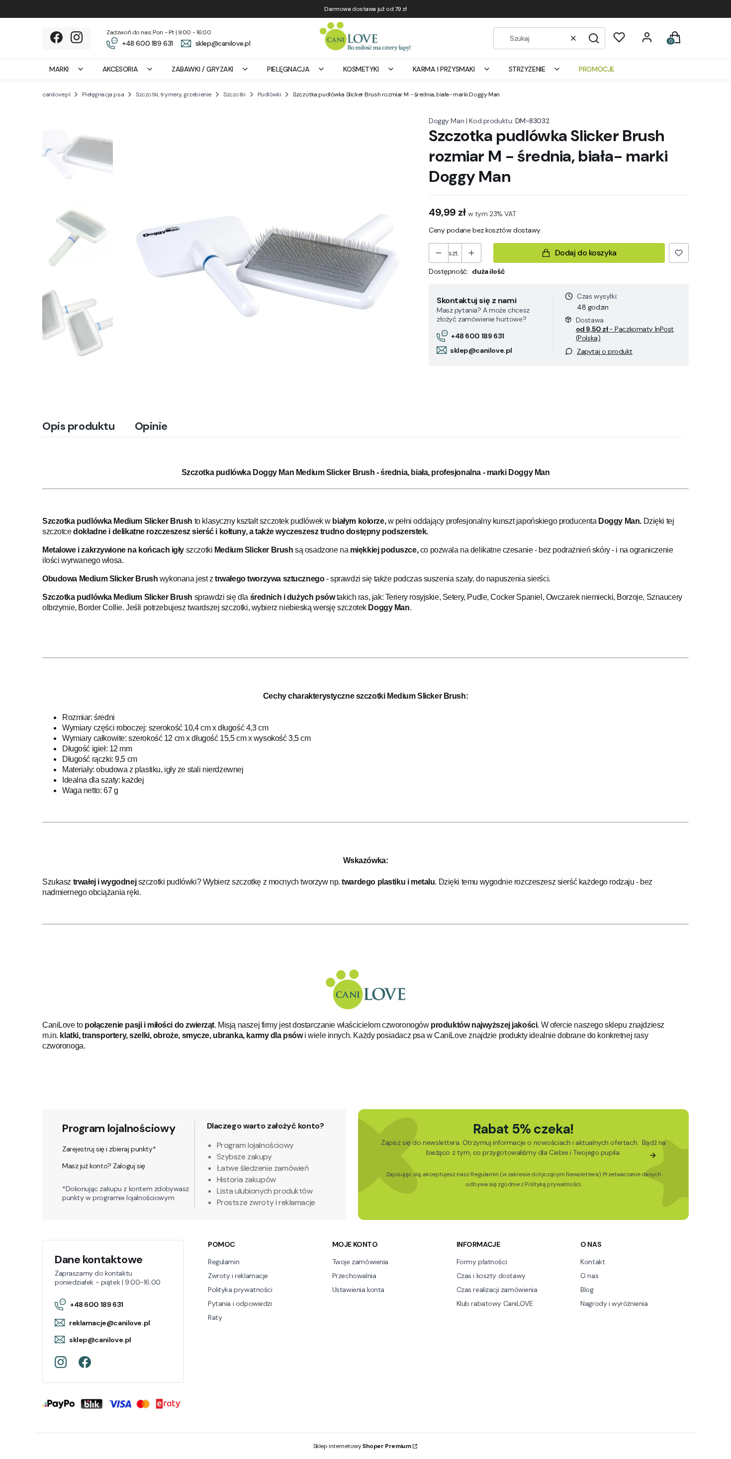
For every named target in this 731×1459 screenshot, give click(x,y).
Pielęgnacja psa (103, 94)
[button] (594, 38)
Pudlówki (269, 94)
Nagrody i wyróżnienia (613, 1303)
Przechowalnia (354, 1275)
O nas (589, 1275)
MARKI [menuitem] (59, 69)
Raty (215, 1317)
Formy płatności (482, 1261)
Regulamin (484, 1174)
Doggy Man (446, 120)
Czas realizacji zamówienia (497, 1289)
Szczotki (234, 94)
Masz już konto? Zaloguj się (103, 1165)
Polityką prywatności (553, 1184)
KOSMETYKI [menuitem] (360, 69)
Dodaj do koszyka (586, 252)
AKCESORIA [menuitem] (120, 69)
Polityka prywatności (240, 1289)
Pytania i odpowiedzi (240, 1303)
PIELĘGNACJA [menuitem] (288, 69)
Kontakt (592, 1261)
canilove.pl (56, 94)
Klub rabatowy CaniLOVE (495, 1303)
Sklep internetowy (362, 1446)
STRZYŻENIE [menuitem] (527, 69)
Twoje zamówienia (360, 1261)
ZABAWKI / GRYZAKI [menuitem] (202, 69)
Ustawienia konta (358, 1289)
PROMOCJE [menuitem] (597, 69)
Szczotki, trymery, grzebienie (173, 94)
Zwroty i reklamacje (238, 1275)
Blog (586, 1289)
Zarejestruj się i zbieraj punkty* (109, 1148)
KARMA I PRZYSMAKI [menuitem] (444, 69)
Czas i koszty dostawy (491, 1275)
